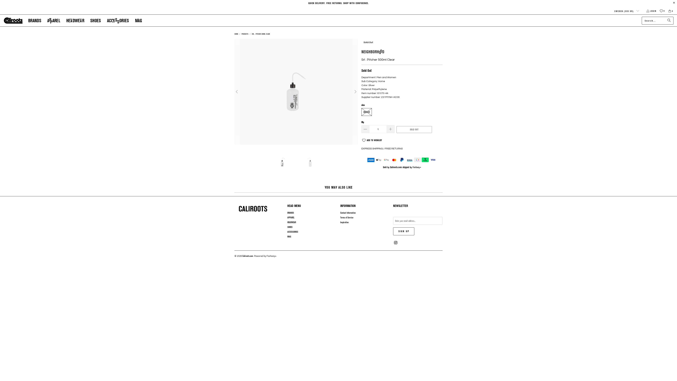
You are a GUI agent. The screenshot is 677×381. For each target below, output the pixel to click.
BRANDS (290, 212)
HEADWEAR (291, 222)
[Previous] (237, 92)
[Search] (669, 21)
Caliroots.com (247, 256)
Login (653, 11)
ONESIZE (366, 112)
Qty (362, 122)
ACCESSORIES (292, 231)
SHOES (289, 227)
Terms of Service (346, 217)
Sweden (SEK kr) (624, 11)
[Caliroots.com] (13, 21)
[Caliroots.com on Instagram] (395, 243)
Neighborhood (372, 51)
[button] (34, 20)
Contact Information (348, 212)
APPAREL (290, 217)
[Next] (355, 92)
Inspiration (344, 222)
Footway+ (417, 167)
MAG (289, 236)
